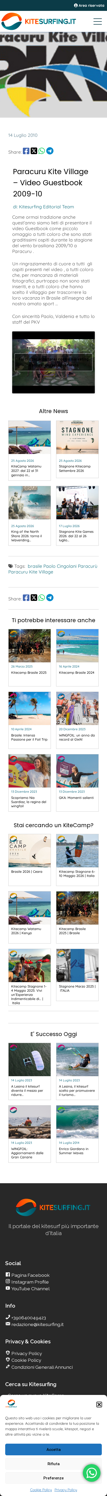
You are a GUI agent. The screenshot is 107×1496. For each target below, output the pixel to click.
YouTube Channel (30, 1288)
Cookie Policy (41, 1489)
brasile (35, 566)
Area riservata (91, 5)
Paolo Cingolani (60, 566)
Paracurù (87, 566)
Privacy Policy (66, 1489)
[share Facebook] (26, 152)
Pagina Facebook (30, 1275)
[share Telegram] (50, 152)
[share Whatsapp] (41, 152)
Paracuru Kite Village (30, 572)
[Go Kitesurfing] (53, 21)
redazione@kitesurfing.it (37, 1324)
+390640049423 (28, 1317)
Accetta (53, 1449)
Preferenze (53, 1478)
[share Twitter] (34, 152)
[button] (99, 1404)
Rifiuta (54, 1464)
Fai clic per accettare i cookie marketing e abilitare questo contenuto (54, 362)
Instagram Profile (29, 1282)
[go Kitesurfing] (53, 1215)
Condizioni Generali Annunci (41, 1367)
